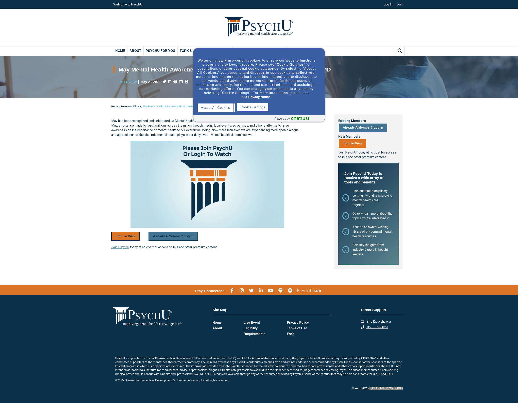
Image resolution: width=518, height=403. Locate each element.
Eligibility (251, 328)
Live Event (252, 322)
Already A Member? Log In (173, 236)
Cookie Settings (293, 107)
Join (400, 4)
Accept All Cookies (216, 107)
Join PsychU (120, 247)
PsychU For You (160, 50)
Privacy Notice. (259, 97)
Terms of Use (297, 328)
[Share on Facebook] (175, 82)
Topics (186, 50)
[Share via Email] (181, 82)
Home (120, 50)
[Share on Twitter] (164, 82)
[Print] (186, 82)
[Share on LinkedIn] (169, 82)
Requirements (254, 334)
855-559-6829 (377, 327)
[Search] (400, 51)
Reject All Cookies (255, 107)
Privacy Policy (298, 322)
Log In (388, 4)
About (135, 50)
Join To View (125, 236)
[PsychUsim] (308, 290)
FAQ (290, 334)
